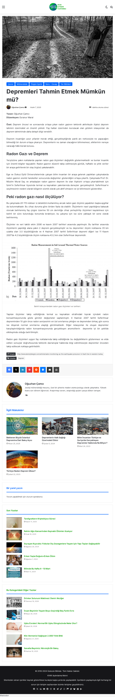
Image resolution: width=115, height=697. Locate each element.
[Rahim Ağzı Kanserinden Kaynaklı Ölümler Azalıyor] (14, 535)
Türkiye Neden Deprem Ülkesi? (21, 471)
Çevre (10, 84)
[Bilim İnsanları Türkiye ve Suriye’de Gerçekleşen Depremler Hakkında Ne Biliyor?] (93, 426)
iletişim (43, 684)
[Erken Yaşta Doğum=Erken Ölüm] (14, 560)
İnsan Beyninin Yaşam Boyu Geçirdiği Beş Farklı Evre (49, 611)
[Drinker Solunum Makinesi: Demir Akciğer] (14, 602)
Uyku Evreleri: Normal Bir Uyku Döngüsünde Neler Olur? (50, 623)
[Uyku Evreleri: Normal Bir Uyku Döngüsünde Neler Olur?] (14, 627)
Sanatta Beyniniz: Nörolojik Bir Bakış (41, 648)
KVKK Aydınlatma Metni (57, 675)
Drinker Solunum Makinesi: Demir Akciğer (44, 598)
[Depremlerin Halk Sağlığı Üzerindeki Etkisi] (57, 426)
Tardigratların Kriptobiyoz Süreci (39, 518)
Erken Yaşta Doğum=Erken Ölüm (39, 556)
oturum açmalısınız (34, 497)
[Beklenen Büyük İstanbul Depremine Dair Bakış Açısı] (22, 426)
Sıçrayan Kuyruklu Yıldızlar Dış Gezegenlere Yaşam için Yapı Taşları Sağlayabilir (62, 543)
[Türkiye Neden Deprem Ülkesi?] (22, 459)
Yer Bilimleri (66, 84)
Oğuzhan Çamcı (18, 107)
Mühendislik (22, 84)
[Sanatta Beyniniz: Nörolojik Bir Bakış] (14, 652)
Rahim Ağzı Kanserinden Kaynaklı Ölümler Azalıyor (48, 531)
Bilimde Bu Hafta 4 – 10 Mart (37, 568)
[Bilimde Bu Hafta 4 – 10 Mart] (14, 572)
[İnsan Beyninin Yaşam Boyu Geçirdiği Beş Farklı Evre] (14, 614)
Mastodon (4, 695)
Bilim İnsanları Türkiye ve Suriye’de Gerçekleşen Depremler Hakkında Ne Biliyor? (92, 440)
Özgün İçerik (36, 84)
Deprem (21, 358)
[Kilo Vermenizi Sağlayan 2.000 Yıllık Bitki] (14, 639)
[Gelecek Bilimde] (57, 7)
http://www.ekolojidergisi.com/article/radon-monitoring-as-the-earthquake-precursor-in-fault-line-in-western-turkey (60, 354)
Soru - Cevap (51, 84)
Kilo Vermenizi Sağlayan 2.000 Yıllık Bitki (43, 636)
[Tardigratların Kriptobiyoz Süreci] (14, 522)
